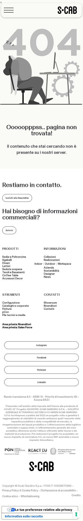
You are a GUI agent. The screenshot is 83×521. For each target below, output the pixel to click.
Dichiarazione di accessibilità (58, 490)
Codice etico (10, 496)
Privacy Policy (10, 490)
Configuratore (11, 302)
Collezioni (50, 256)
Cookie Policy (30, 490)
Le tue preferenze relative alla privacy (43, 510)
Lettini (6, 266)
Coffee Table (10, 275)
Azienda (49, 267)
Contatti (49, 309)
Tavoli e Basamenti (14, 272)
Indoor (38, 263)
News (47, 277)
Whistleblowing (30, 496)
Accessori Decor (12, 278)
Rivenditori (50, 305)
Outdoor (50, 263)
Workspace (64, 263)
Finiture (7, 309)
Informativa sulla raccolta (24, 516)
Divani (6, 263)
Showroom (50, 302)
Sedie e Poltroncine (14, 256)
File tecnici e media (13, 315)
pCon (5, 312)
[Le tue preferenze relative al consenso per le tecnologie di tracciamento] (76, 514)
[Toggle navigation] (10, 10)
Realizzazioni (52, 260)
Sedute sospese (12, 269)
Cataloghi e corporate (15, 305)
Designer (49, 273)
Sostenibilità (51, 270)
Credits (76, 495)
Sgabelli (7, 260)
